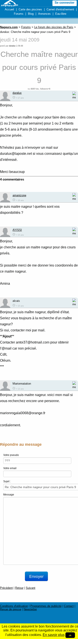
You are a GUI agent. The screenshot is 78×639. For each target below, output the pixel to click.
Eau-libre (60, 13)
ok (70, 635)
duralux (12, 46)
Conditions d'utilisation (14, 606)
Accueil (9, 9)
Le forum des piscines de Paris (53, 27)
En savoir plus (54, 635)
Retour (19, 587)
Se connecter (65, 2)
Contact (69, 606)
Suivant (30, 587)
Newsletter (30, 609)
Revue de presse (10, 609)
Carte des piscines (30, 9)
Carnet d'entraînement (60, 9)
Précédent (6, 587)
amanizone (19, 195)
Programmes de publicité (46, 606)
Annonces (44, 13)
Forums (18, 13)
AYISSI (17, 230)
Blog (31, 13)
